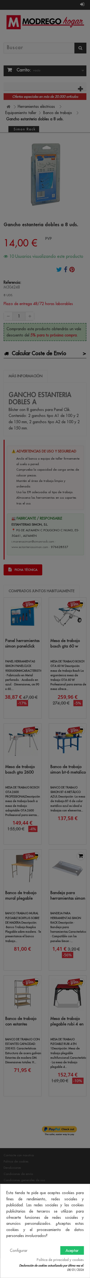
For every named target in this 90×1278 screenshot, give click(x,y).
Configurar (18, 1250)
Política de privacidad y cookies (60, 1260)
